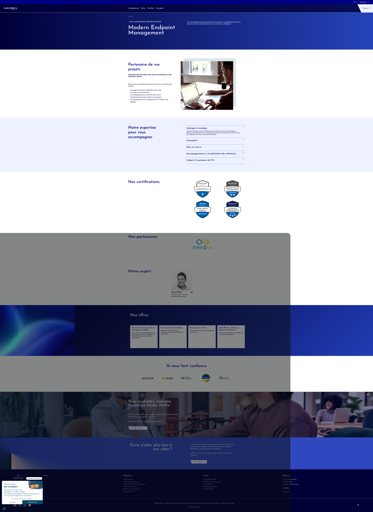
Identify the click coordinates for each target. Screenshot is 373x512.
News (46, 476)
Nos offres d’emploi (137, 428)
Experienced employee (210, 486)
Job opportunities (208, 489)
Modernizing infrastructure (132, 482)
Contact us (286, 492)
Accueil (130, 16)
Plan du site (206, 503)
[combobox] (355, 2)
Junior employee (208, 484)
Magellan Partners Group (290, 484)
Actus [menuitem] (143, 8)
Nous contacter (198, 462)
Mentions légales (159, 503)
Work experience (129, 479)
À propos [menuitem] (159, 8)
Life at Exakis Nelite (209, 479)
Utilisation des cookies (195, 503)
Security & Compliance (130, 486)
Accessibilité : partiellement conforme (223, 503)
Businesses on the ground (131, 489)
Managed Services (129, 491)
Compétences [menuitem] (133, 8)
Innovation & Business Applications (134, 484)
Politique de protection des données (176, 503)
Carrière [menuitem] (150, 8)
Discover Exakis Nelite (290, 479)
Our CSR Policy (287, 482)
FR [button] (355, 2)
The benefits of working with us (212, 482)
